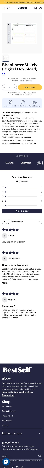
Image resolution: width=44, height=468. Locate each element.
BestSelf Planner (9, 411)
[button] (22, 187)
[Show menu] (3, 8)
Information (12, 433)
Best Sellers (6, 420)
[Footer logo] (17, 370)
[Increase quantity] (14, 87)
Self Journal (7, 406)
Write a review (22, 211)
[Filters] (4, 221)
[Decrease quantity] (4, 87)
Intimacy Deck (7, 416)
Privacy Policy (31, 460)
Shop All (5, 425)
